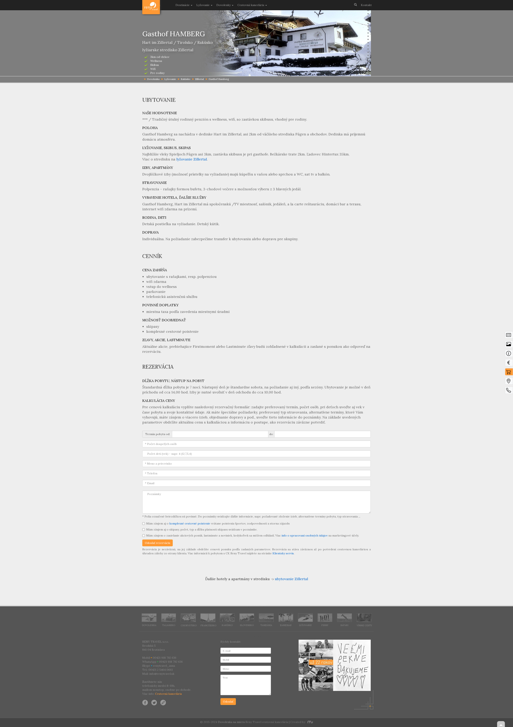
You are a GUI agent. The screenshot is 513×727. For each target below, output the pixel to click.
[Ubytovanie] (509, 354)
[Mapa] (509, 382)
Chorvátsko (189, 625)
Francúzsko (208, 625)
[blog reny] (162, 702)
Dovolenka (149, 625)
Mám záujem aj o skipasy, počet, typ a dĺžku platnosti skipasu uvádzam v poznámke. (201, 529)
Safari (344, 625)
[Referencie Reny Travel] (335, 665)
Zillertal (199, 79)
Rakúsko (185, 79)
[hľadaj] (355, 4)
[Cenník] (509, 363)
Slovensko (247, 625)
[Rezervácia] (509, 372)
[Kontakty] (509, 391)
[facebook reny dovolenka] (145, 702)
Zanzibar (286, 625)
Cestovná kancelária (168, 694)
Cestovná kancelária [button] (251, 5)
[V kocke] (509, 336)
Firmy (324, 625)
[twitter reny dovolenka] (154, 702)
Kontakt (366, 5)
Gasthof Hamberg (219, 79)
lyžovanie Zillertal (191, 159)
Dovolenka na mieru (231, 722)
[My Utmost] (309, 722)
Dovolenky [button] (223, 5)
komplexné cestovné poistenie (189, 523)
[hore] (501, 724)
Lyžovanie (170, 79)
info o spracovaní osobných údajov (305, 535)
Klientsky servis (283, 553)
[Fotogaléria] (509, 345)
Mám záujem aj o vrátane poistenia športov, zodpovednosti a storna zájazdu (218, 523)
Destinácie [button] (183, 5)
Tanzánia (266, 625)
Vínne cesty (364, 625)
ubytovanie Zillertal (291, 579)
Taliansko (168, 625)
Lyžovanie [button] (203, 5)
